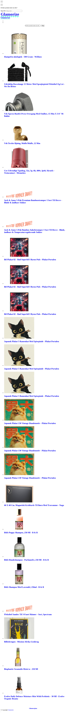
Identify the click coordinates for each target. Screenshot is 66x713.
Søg (43, 25)
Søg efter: (3, 11)
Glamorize (11, 710)
